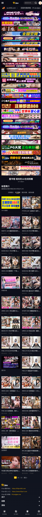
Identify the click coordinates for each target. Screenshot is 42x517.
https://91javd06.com (19, 488)
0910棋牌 (4, 210)
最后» (25, 477)
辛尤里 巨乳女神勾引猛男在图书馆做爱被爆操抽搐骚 (17, 470)
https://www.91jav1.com (19, 491)
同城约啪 (4, 290)
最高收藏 (31, 192)
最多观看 (24, 192)
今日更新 (17, 192)
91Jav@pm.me (16, 494)
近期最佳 (10, 192)
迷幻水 (3, 370)
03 (21, 477)
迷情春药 (4, 450)
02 (18, 477)
